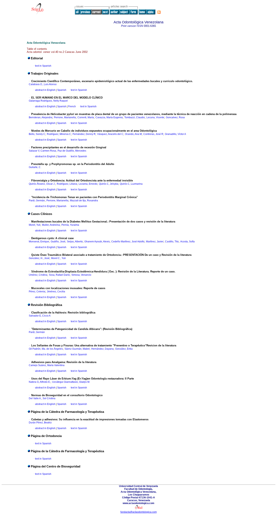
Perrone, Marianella (65, 117)
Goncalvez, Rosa (175, 117)
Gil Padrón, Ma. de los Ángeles (46, 348)
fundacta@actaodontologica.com (138, 512)
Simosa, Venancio (81, 274)
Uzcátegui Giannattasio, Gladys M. (71, 382)
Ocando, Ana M (133, 134)
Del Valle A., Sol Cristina (42, 398)
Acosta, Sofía (187, 241)
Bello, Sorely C (37, 134)
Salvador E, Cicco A (39, 315)
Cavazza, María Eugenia (109, 117)
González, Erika (124, 348)
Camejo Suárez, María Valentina (46, 365)
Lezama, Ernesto (88, 183)
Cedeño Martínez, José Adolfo (127, 241)
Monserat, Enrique (39, 241)
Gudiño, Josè (58, 241)
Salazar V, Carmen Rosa (42, 150)
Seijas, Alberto (75, 241)
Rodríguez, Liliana (67, 183)
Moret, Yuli (34, 224)
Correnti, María (85, 117)
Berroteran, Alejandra (40, 117)
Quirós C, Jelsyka (108, 183)
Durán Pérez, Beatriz (40, 422)
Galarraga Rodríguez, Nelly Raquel (48, 100)
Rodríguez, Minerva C (59, 134)
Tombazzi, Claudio (134, 117)
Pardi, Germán (37, 200)
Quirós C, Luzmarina (131, 183)
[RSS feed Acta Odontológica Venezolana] (159, 12)
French (72, 106)
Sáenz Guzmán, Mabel (77, 348)
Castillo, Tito (172, 241)
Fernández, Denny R (84, 134)
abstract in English (45, 90)
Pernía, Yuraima (70, 224)
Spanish (61, 90)
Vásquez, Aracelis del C (110, 134)
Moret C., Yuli (58, 258)
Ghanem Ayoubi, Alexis (97, 241)
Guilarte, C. (35, 167)
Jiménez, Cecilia (56, 291)
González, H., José (39, 258)
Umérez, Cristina (38, 274)
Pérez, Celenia (37, 291)
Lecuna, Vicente (155, 117)
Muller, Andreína (51, 224)
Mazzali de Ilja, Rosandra (84, 200)
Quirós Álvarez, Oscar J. (42, 183)
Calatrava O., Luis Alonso (43, 84)
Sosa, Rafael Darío (59, 274)
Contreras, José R (153, 134)
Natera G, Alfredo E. (39, 382)
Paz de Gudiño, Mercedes (72, 150)
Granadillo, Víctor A (175, 134)
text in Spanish (43, 65)
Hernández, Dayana (102, 348)
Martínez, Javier (154, 241)
